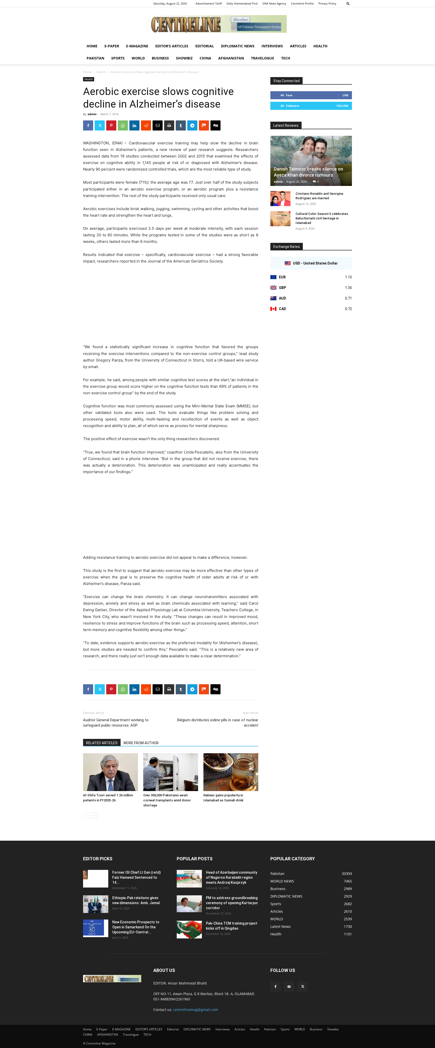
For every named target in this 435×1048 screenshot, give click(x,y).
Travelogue (262, 58)
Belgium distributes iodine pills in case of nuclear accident (217, 723)
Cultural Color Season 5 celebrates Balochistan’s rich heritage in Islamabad (322, 218)
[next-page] (94, 815)
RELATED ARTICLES (102, 743)
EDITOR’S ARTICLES (171, 46)
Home (92, 46)
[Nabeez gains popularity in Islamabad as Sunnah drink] (230, 772)
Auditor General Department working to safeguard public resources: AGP (116, 723)
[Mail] (289, 987)
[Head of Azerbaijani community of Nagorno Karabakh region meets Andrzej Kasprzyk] (189, 879)
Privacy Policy (327, 3)
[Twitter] (100, 125)
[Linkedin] (134, 125)
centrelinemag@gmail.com (195, 1009)
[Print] (169, 125)
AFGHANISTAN (231, 58)
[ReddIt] (146, 125)
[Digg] (215, 125)
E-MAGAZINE (137, 46)
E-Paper (111, 46)
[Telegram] (192, 125)
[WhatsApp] (123, 125)
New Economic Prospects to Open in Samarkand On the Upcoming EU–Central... (135, 927)
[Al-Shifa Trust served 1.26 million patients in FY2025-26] (110, 772)
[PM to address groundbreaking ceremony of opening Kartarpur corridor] (189, 903)
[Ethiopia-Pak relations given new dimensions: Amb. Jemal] (95, 904)
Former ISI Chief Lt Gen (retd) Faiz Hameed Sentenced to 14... (136, 877)
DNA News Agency (274, 3)
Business (160, 58)
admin (92, 114)
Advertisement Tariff (209, 3)
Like (345, 95)
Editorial (204, 46)
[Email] (158, 125)
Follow (342, 106)
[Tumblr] (181, 125)
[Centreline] (217, 24)
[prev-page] (86, 815)
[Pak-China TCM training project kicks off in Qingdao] (189, 929)
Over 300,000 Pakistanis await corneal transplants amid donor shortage (167, 800)
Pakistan (95, 58)
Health (320, 46)
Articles (298, 46)
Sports (118, 58)
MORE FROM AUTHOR (141, 743)
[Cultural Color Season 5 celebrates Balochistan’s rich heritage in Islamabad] (280, 218)
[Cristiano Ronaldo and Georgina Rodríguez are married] (280, 198)
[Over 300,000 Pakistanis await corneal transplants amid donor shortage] (170, 772)
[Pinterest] (111, 125)
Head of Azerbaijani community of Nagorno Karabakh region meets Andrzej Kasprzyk (231, 877)
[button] (348, 3)
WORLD (138, 58)
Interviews (272, 46)
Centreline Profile (302, 3)
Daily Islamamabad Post (242, 3)
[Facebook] (88, 125)
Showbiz (184, 58)
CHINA (205, 58)
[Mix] (204, 125)
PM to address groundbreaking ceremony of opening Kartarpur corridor (232, 903)
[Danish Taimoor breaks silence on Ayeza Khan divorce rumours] (311, 161)
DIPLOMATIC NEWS (238, 46)
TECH (285, 58)
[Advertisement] (170, 306)
